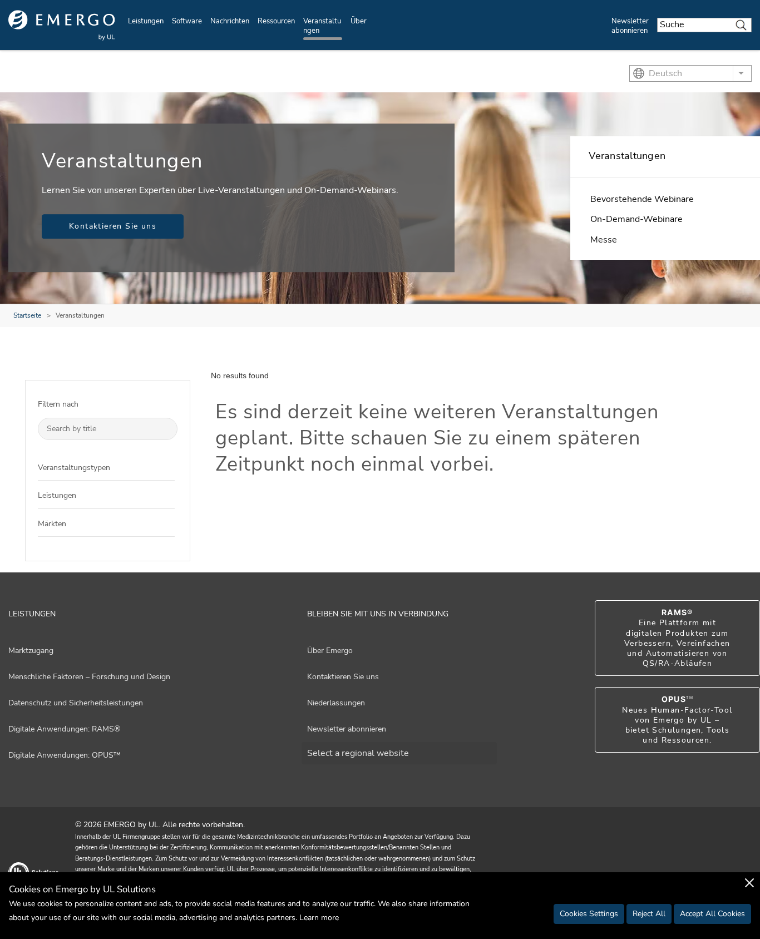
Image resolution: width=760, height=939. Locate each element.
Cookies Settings (589, 913)
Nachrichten (229, 21)
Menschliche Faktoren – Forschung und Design (89, 676)
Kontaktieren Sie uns (112, 226)
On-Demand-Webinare (636, 219)
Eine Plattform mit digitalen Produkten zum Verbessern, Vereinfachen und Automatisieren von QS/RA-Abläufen (677, 638)
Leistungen (146, 21)
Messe (603, 240)
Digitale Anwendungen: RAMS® (64, 729)
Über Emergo (330, 650)
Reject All (649, 913)
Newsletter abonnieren (630, 26)
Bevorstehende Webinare (642, 199)
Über (359, 21)
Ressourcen (276, 21)
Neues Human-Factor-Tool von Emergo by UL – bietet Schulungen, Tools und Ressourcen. (677, 719)
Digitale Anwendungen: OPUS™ (64, 755)
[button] (166, 467)
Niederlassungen (336, 703)
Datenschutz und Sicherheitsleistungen (75, 703)
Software (187, 21)
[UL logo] (61, 25)
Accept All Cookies (712, 913)
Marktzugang (30, 650)
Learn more (319, 917)
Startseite (27, 315)
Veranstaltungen (322, 26)
